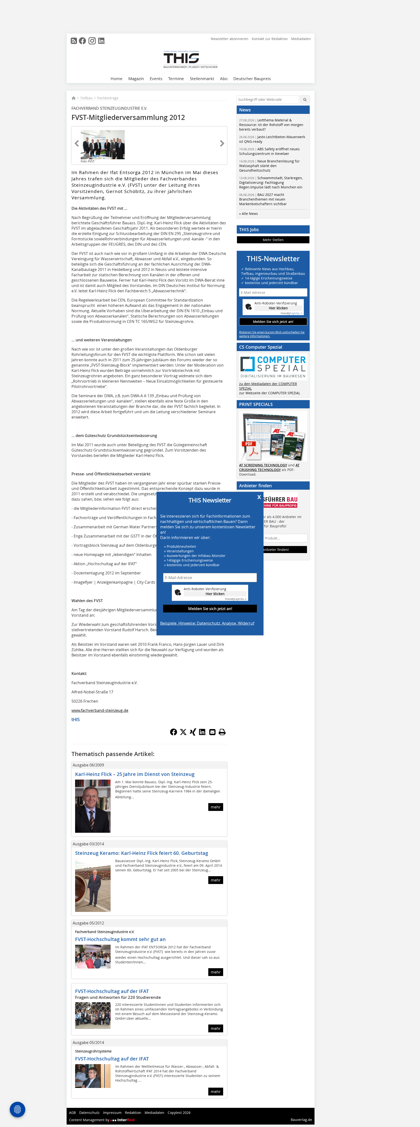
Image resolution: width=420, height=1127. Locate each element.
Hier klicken (215, 593)
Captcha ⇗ (235, 598)
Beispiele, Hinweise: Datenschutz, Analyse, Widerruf (207, 623)
